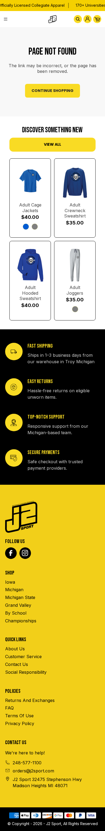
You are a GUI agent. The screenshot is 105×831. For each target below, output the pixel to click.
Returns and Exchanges (30, 700)
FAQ (9, 708)
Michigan (14, 589)
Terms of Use (19, 715)
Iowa (10, 582)
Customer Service (23, 656)
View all (52, 144)
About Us (15, 648)
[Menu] (8, 19)
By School (15, 613)
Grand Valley (18, 605)
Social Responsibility (26, 672)
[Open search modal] (78, 19)
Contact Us (16, 664)
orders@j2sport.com (33, 770)
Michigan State (20, 597)
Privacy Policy (19, 723)
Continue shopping (53, 90)
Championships (20, 620)
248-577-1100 (27, 762)
